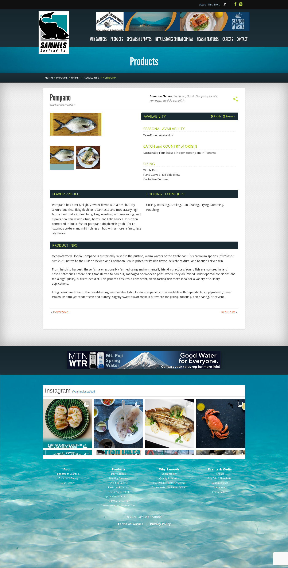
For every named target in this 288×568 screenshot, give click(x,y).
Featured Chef (220, 482)
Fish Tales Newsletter (220, 478)
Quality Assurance (169, 478)
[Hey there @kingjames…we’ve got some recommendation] (67, 423)
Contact (242, 39)
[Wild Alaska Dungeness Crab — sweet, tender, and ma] (220, 423)
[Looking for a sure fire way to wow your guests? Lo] (169, 423)
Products (116, 39)
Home (49, 77)
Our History (68, 482)
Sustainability (169, 473)
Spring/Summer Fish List (118, 496)
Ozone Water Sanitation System (169, 487)
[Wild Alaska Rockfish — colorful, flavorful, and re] (118, 423)
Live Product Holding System (169, 482)
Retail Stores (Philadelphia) (174, 39)
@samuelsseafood (83, 391)
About (68, 469)
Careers (227, 39)
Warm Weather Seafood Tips (119, 505)
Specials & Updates (139, 39)
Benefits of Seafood (68, 473)
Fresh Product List (119, 491)
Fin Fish (75, 77)
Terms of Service (130, 524)
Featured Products (118, 487)
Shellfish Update (119, 482)
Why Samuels (98, 39)
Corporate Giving (68, 478)
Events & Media (220, 469)
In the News (220, 487)
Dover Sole (60, 312)
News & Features (208, 39)
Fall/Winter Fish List (119, 501)
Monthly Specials (118, 478)
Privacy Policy (160, 524)
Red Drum (228, 312)
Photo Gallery (220, 491)
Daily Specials (118, 473)
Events (220, 473)
